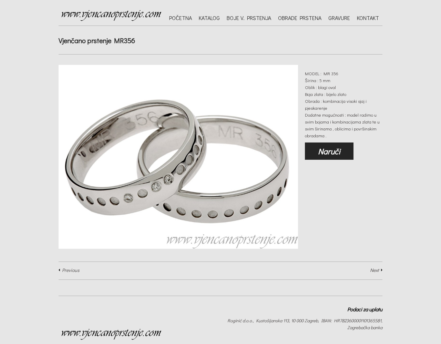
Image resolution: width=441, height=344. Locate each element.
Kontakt (368, 17)
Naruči (329, 151)
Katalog (209, 17)
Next (374, 270)
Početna (180, 17)
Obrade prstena (299, 17)
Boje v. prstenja (249, 17)
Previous (70, 270)
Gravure (339, 17)
